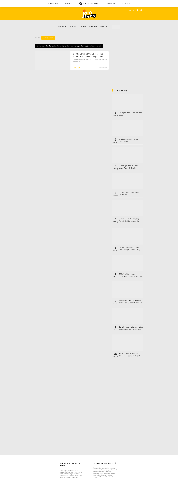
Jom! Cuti (73, 27)
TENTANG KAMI (53, 3)
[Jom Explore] (89, 13)
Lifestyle (83, 27)
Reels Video (104, 27)
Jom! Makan (62, 27)
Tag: (37, 38)
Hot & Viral (93, 27)
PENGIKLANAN (110, 3)
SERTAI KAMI (126, 3)
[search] (130, 10)
